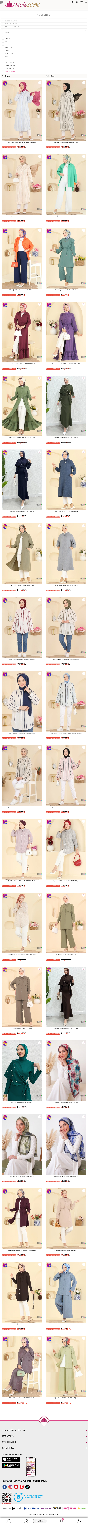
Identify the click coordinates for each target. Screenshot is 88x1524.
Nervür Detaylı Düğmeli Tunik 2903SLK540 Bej (66, 1250)
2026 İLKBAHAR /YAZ (11, 24)
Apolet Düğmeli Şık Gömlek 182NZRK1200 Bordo (22, 659)
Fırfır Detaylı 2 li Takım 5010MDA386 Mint (66, 290)
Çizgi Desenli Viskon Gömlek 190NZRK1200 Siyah (66, 880)
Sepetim (61, 1521)
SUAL (6, 56)
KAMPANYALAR (10, 71)
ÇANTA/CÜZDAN (10, 65)
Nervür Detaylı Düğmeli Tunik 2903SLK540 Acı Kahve (22, 1324)
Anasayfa (8, 1523)
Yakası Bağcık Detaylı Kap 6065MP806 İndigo (66, 511)
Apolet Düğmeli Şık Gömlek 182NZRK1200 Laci (22, 733)
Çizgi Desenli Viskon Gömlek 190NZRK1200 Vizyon (22, 954)
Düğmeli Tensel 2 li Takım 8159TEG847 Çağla (66, 1398)
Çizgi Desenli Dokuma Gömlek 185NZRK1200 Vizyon (22, 807)
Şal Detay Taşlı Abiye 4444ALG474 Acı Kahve (66, 1028)
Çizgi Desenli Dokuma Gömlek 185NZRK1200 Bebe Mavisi (66, 733)
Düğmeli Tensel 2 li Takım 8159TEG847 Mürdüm (22, 1398)
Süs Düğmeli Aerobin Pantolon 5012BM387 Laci (22, 290)
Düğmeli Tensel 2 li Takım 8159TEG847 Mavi (66, 1324)
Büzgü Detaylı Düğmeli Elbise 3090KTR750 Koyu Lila (66, 363)
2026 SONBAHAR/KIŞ (11, 21)
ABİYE (7, 50)
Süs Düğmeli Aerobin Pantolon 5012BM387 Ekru (66, 216)
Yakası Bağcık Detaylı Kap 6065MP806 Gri (66, 585)
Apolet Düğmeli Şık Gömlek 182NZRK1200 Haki (66, 659)
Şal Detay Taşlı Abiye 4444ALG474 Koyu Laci (22, 511)
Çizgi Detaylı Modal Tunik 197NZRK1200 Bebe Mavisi (22, 142)
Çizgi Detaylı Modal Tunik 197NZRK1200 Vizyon (22, 216)
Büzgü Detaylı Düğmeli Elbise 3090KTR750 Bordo (22, 363)
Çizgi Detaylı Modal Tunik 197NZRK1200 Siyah (66, 142)
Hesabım (79, 1523)
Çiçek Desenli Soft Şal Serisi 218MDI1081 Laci (66, 1176)
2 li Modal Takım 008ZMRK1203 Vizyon (22, 1028)
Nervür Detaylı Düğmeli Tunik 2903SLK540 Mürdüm (22, 1250)
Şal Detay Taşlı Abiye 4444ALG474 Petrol (22, 1102)
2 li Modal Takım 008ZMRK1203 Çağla (66, 954)
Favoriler (26, 1523)
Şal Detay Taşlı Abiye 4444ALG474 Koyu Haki (66, 437)
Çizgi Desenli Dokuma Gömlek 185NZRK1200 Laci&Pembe (66, 807)
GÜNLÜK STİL (9, 53)
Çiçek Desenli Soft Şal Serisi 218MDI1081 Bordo (66, 1102)
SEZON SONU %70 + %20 (12, 27)
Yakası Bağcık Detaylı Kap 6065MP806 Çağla (22, 585)
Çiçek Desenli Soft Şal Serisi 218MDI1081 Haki (22, 1176)
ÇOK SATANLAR (9, 68)
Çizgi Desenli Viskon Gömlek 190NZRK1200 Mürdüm (22, 880)
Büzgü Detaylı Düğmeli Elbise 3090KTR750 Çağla (22, 437)
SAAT (6, 41)
